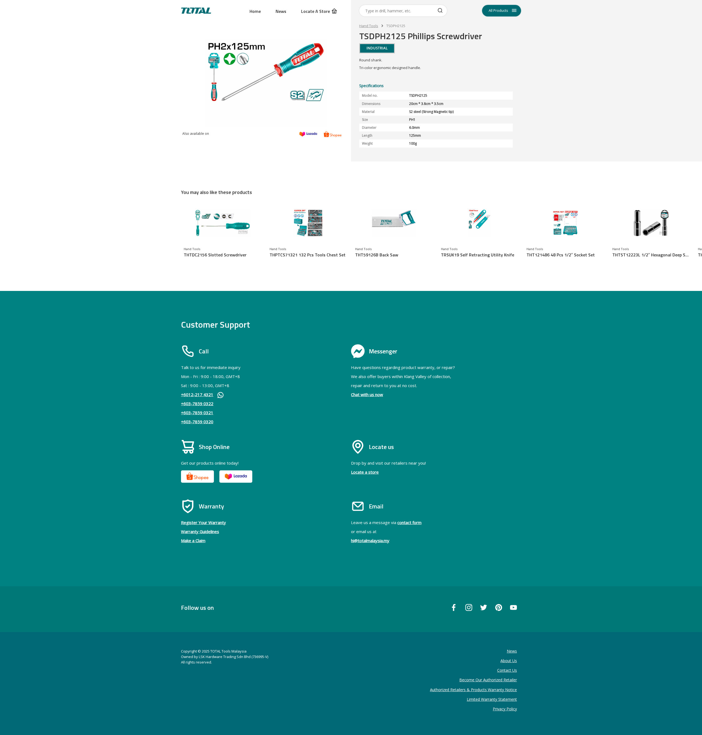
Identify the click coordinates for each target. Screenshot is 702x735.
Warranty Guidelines (200, 531)
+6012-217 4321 (197, 394)
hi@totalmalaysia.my (370, 540)
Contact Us (507, 670)
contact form (409, 522)
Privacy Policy (505, 708)
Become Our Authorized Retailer (488, 679)
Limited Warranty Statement (492, 699)
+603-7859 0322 (197, 403)
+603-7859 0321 (197, 412)
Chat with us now (367, 394)
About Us (508, 660)
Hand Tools (368, 25)
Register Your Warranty (203, 522)
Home (255, 11)
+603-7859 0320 (197, 421)
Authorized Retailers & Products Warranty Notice (473, 689)
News (281, 11)
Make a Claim (193, 540)
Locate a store (365, 472)
